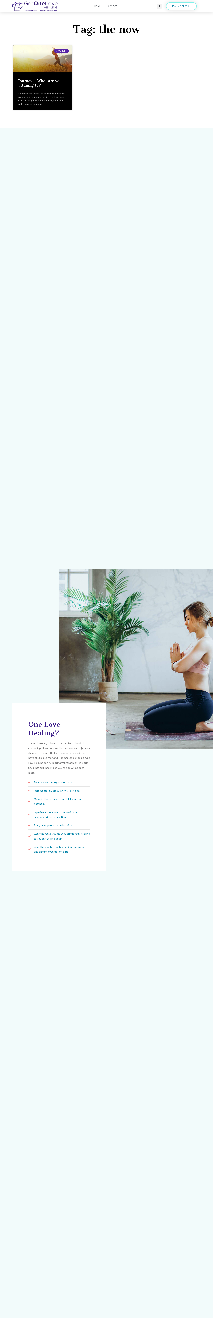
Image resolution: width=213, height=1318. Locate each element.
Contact (112, 6)
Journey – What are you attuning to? (40, 83)
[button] (159, 6)
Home (97, 6)
